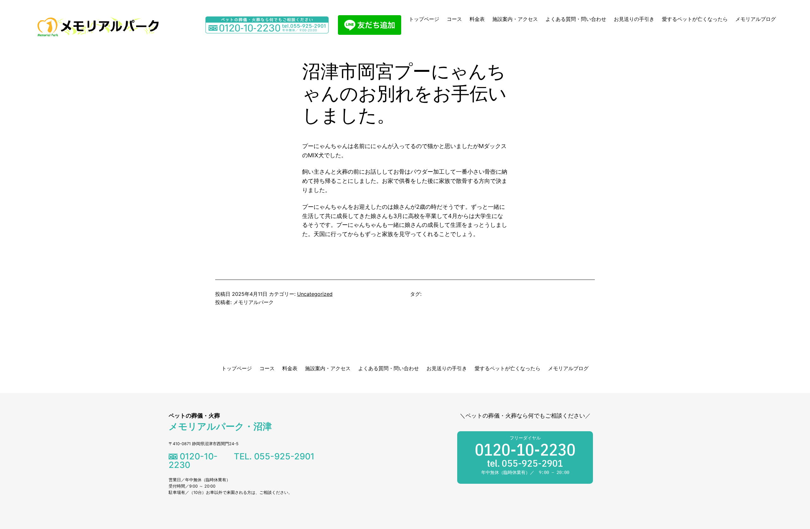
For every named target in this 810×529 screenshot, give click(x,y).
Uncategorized (315, 294)
